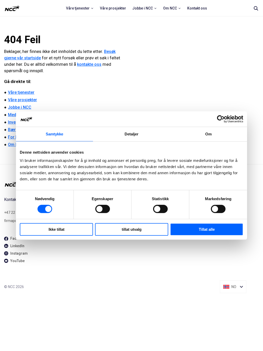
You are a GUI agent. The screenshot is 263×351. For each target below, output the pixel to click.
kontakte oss (89, 64)
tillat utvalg (132, 229)
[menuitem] (80, 8)
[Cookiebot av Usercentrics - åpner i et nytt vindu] (220, 119)
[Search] (256, 8)
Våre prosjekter (22, 99)
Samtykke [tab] (54, 134)
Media (14, 114)
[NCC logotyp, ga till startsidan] (12, 8)
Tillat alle (207, 229)
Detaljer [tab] (132, 134)
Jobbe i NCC (19, 107)
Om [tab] (208, 134)
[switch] (102, 209)
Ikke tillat (56, 229)
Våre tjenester (21, 92)
